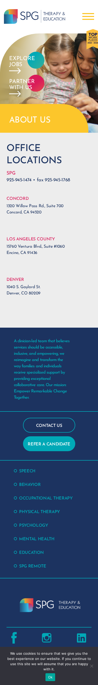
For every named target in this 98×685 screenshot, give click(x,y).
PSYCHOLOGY (33, 526)
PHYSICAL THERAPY (39, 512)
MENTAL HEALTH (37, 539)
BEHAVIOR (30, 485)
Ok (50, 677)
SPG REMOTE (32, 566)
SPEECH (27, 471)
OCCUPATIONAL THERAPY (46, 498)
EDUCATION (31, 553)
